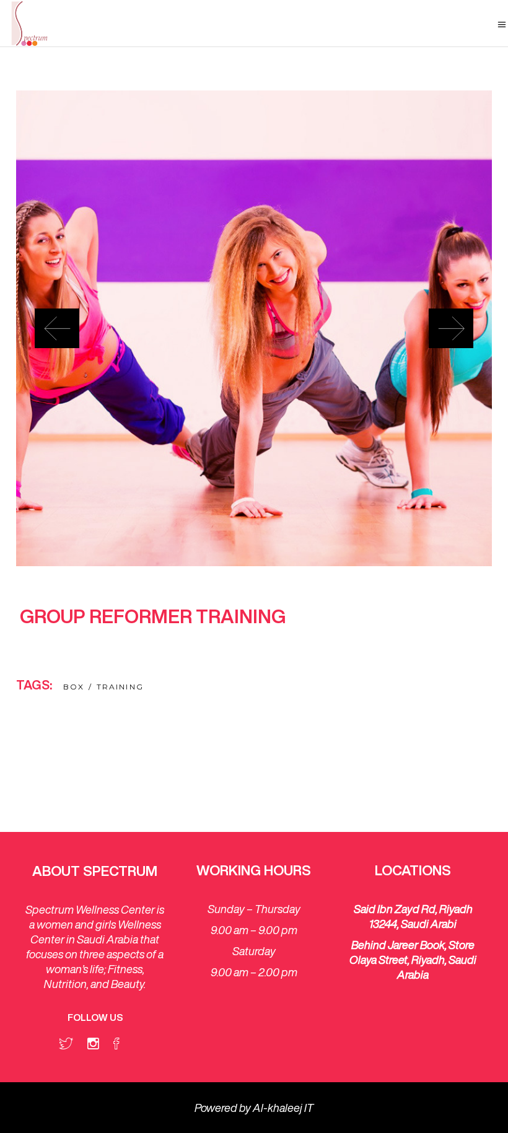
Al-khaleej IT (283, 1107)
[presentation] (57, 328)
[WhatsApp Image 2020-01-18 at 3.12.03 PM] (254, 328)
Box (73, 686)
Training (120, 686)
